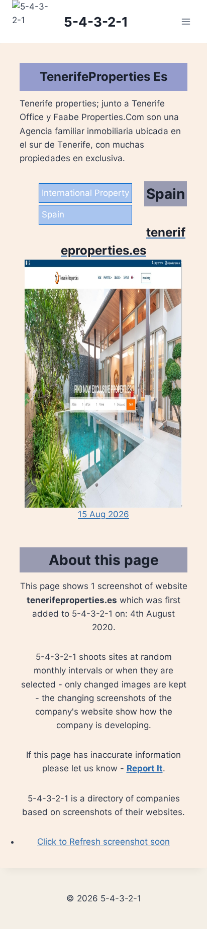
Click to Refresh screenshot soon (103, 842)
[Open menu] (185, 22)
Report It (145, 768)
